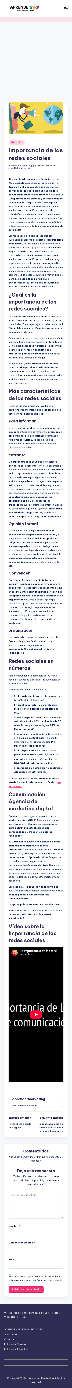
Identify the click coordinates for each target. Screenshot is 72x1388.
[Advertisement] (36, 60)
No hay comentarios (24, 168)
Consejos (17, 142)
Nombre (14, 1226)
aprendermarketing (28, 1099)
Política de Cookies (15, 1344)
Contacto (10, 1339)
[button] (24, 1105)
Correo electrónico (22, 1242)
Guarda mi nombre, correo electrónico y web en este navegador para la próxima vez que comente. (36, 1278)
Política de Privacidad (17, 1349)
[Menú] (66, 8)
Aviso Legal (10, 1334)
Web (11, 1259)
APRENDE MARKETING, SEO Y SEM (23, 1329)
